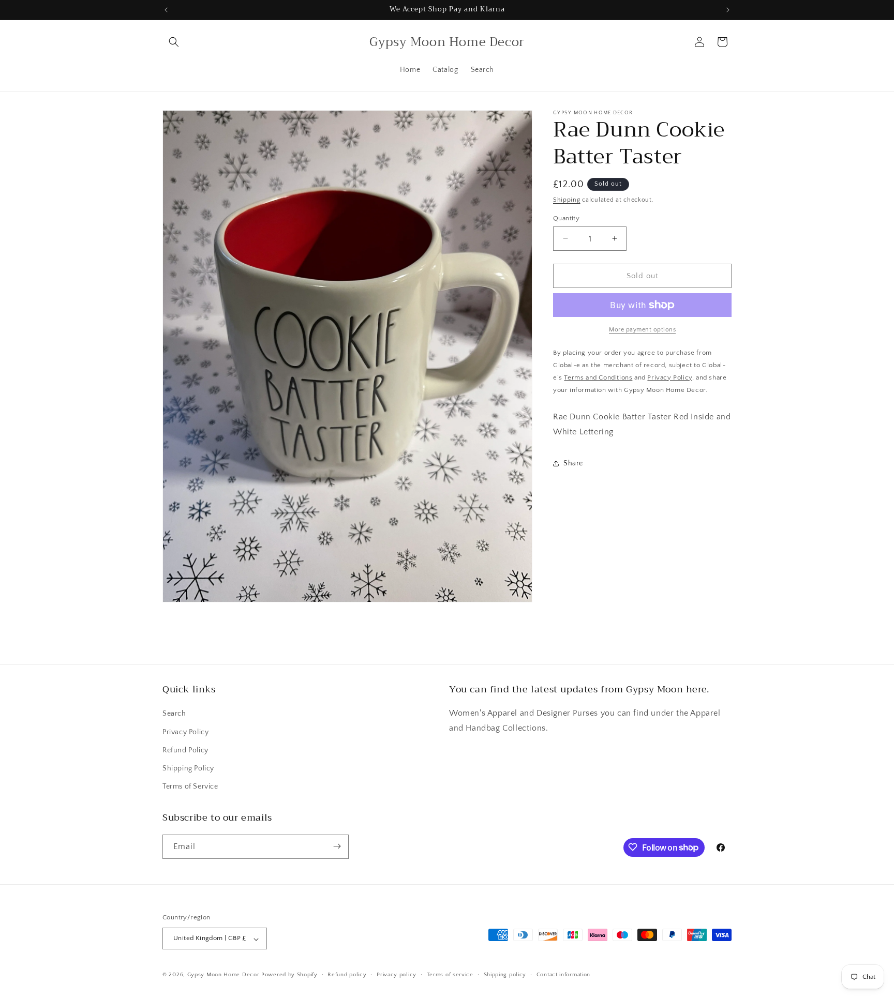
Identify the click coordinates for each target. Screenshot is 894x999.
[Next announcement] (728, 10)
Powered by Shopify (289, 975)
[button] (173, 42)
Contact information (563, 975)
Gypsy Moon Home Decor (223, 975)
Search (174, 714)
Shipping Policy (188, 768)
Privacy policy (396, 975)
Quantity (566, 217)
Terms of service (450, 975)
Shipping (566, 199)
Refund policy (346, 975)
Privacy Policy (185, 732)
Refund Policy (185, 750)
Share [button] (573, 463)
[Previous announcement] (166, 10)
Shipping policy (505, 975)
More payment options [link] (642, 329)
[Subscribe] (336, 846)
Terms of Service (190, 787)
